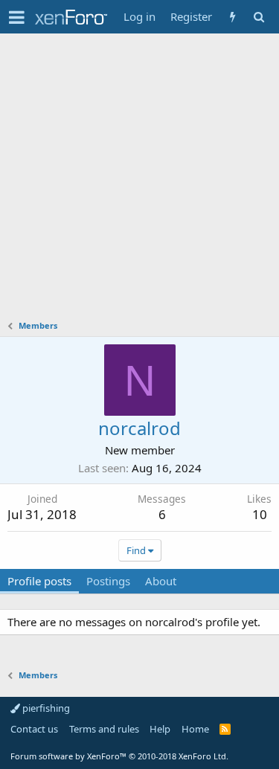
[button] (17, 17)
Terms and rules (104, 729)
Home (195, 729)
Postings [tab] (108, 580)
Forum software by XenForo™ (119, 756)
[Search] (259, 16)
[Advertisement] (139, 180)
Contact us (34, 729)
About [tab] (160, 580)
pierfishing (45, 708)
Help (160, 729)
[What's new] (232, 16)
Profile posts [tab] (39, 580)
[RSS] (225, 729)
